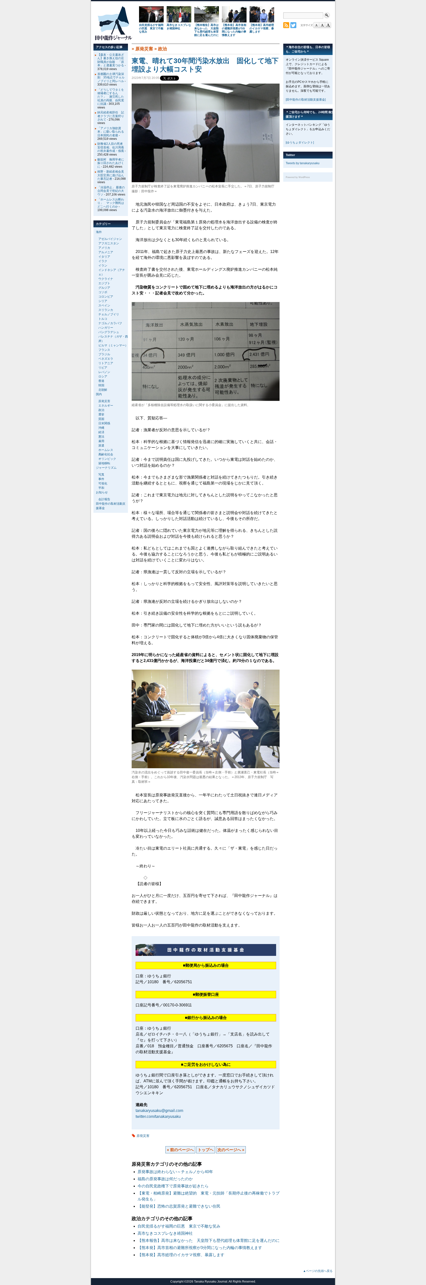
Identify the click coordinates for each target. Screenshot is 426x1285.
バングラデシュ (108, 332)
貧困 (101, 419)
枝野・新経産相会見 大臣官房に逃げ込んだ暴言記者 (112, 175)
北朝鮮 (102, 390)
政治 (162, 48)
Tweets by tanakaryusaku (303, 163)
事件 (101, 479)
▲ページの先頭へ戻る (318, 1271)
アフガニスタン (108, 243)
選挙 (101, 414)
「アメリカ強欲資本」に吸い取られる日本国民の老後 (110, 131)
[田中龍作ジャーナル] (113, 39)
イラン (102, 265)
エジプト (104, 283)
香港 (101, 381)
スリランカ (105, 310)
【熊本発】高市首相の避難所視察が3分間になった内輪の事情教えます (234, 29)
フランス (104, 350)
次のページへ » (230, 1150)
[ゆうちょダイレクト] (300, 142)
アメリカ (104, 248)
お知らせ (102, 492)
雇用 (101, 441)
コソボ (102, 292)
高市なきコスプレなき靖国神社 (179, 26)
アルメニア (105, 252)
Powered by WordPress (298, 177)
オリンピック (107, 459)
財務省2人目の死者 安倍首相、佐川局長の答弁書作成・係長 (111, 147)
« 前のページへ (180, 1150)
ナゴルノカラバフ (110, 323)
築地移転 (104, 463)
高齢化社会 (105, 454)
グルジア (104, 287)
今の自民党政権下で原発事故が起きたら (173, 1186)
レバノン (104, 372)
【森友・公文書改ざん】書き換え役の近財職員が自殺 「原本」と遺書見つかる (110, 60)
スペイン (104, 305)
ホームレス (105, 450)
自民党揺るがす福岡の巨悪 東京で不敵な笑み (151, 28)
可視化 (102, 483)
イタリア (104, 256)
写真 (101, 474)
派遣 (101, 445)
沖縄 (101, 427)
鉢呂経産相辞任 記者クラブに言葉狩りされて (110, 116)
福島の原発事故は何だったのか (165, 1179)
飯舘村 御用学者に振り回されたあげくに (110, 163)
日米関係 (104, 423)
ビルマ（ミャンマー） (113, 345)
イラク (102, 261)
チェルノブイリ (108, 314)
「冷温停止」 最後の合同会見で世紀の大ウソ (111, 191)
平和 (101, 488)
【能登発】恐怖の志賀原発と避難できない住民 (181, 1206)
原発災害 (144, 48)
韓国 (101, 385)
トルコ (102, 319)
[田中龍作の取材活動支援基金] (306, 99)
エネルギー (105, 405)
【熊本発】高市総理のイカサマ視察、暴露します (261, 28)
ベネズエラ (105, 358)
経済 (101, 432)
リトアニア (105, 363)
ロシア (102, 376)
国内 (99, 394)
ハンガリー (105, 327)
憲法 (101, 436)
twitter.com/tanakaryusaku (158, 1116)
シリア (102, 301)
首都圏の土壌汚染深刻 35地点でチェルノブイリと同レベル (110, 77)
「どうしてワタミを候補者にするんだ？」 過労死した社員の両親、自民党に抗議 (110, 97)
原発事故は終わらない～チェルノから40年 (175, 1172)
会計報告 (104, 499)
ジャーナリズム (106, 467)
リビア (102, 367)
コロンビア (105, 296)
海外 (99, 232)
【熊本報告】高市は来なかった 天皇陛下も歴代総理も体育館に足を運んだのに (206, 29)
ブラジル (104, 354)
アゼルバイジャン (110, 239)
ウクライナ (105, 279)
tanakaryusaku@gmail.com (159, 1110)
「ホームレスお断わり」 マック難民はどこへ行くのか (110, 203)
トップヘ (205, 1150)
